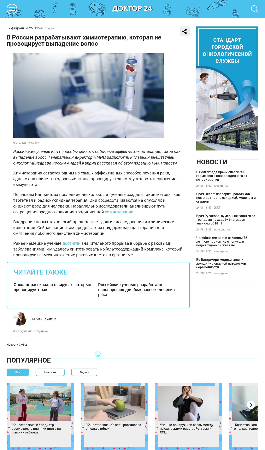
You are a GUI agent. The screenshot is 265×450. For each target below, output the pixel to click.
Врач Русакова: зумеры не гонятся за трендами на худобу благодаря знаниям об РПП (225, 219)
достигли (72, 243)
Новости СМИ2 (17, 344)
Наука (49, 28)
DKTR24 (132, 9)
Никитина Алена (44, 319)
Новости (211, 162)
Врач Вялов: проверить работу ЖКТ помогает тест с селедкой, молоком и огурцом (226, 197)
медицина (41, 331)
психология (222, 229)
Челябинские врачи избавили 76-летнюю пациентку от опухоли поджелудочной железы (222, 241)
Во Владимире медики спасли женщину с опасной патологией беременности (221, 263)
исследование (22, 331)
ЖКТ (217, 207)
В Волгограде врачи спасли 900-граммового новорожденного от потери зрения (221, 175)
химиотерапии (119, 211)
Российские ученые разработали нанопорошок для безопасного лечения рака (136, 289)
